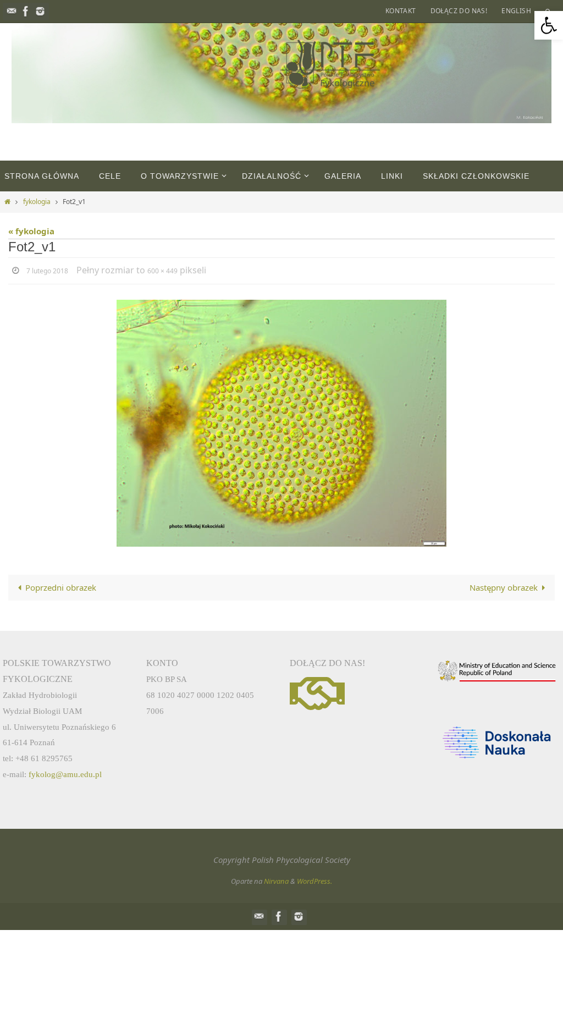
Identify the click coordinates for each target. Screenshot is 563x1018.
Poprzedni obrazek (60, 585)
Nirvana (276, 879)
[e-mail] (11, 11)
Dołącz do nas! (459, 10)
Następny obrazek (504, 585)
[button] (548, 25)
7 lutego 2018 (47, 270)
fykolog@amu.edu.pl (65, 772)
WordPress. (314, 879)
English (516, 10)
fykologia (37, 201)
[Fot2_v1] (281, 421)
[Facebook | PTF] (26, 11)
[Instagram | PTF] (40, 11)
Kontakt (400, 10)
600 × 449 (162, 270)
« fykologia (31, 230)
